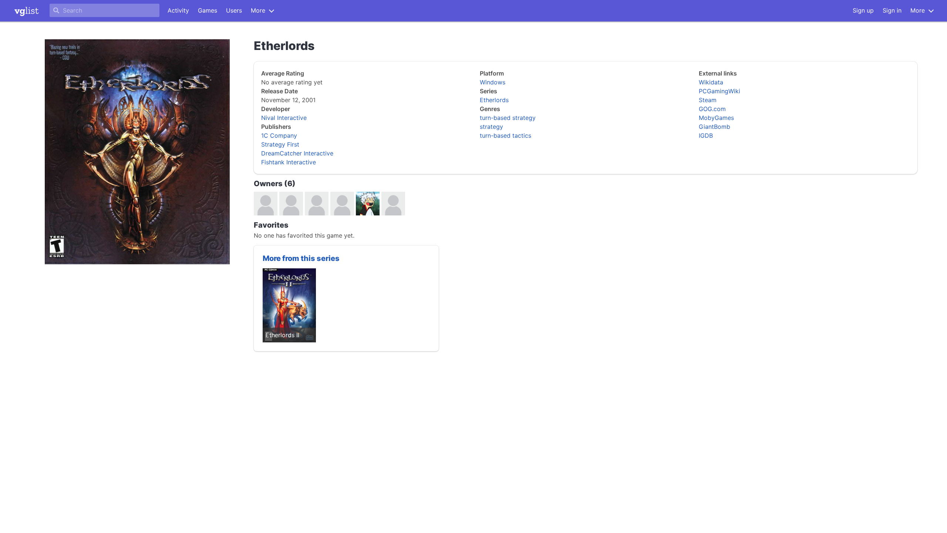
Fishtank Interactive (288, 162)
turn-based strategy (508, 117)
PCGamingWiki (719, 91)
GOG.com (712, 109)
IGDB (706, 135)
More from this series (301, 258)
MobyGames (716, 117)
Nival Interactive (284, 117)
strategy (491, 126)
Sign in (892, 10)
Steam (708, 100)
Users (234, 10)
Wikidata (711, 82)
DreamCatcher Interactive (297, 153)
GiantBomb (714, 126)
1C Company (279, 135)
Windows (492, 82)
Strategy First (280, 144)
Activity (178, 10)
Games (207, 10)
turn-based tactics (505, 135)
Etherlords (494, 100)
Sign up (863, 10)
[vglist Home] (26, 10)
